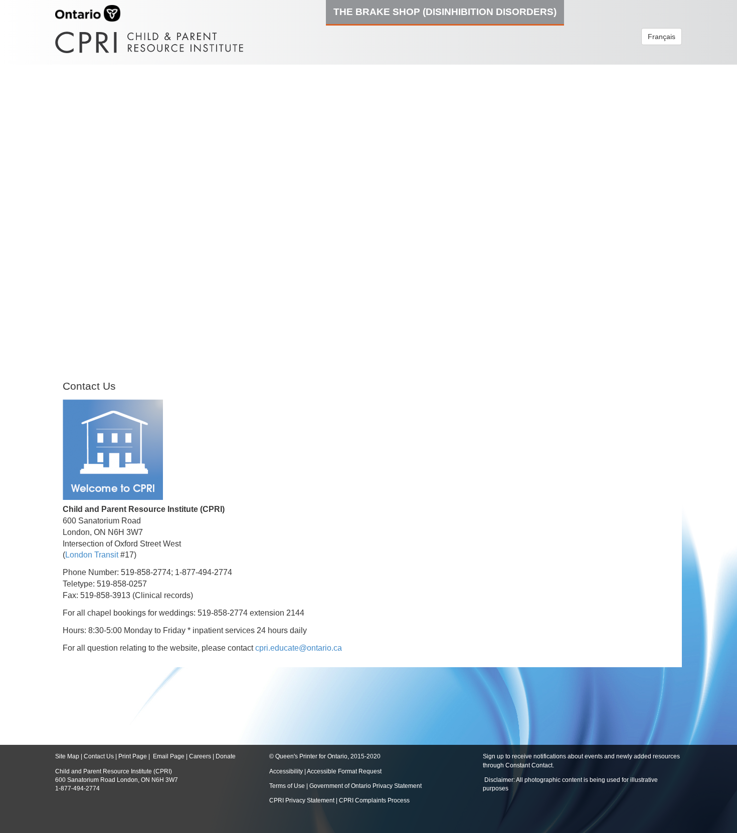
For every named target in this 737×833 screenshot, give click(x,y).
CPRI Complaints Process (374, 800)
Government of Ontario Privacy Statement (365, 785)
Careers (200, 756)
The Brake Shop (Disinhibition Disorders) (445, 11)
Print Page (132, 756)
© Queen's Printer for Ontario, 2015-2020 (325, 756)
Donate (226, 756)
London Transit (91, 554)
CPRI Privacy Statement (301, 800)
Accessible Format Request (344, 771)
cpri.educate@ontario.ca (298, 648)
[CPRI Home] (149, 39)
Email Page (169, 756)
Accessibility (286, 771)
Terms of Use (287, 785)
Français (661, 37)
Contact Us (99, 756)
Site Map (67, 756)
